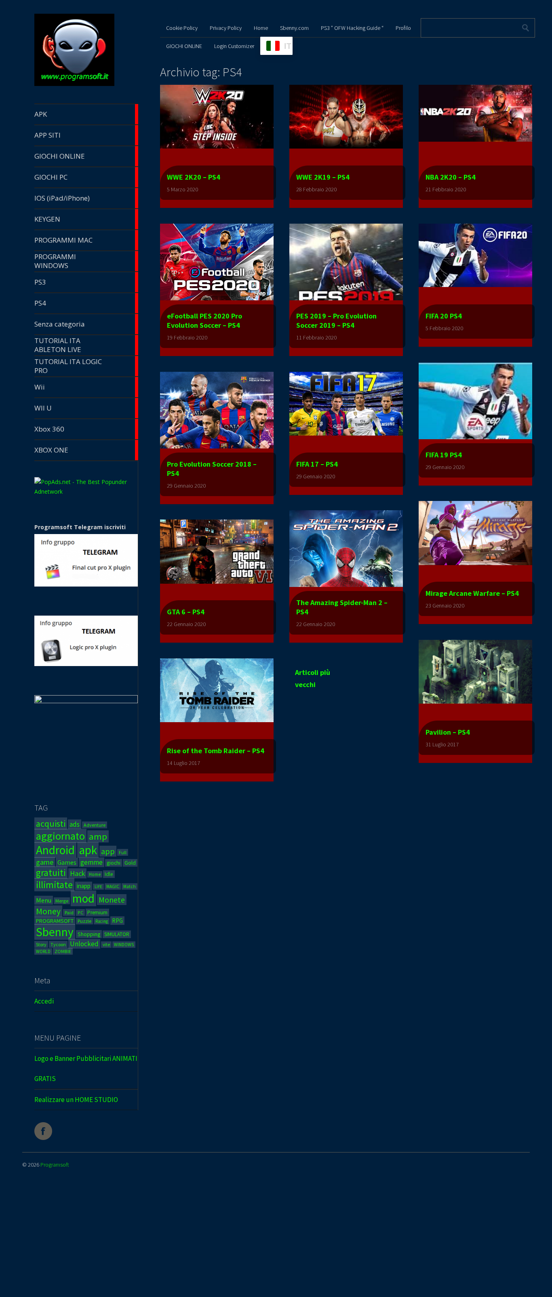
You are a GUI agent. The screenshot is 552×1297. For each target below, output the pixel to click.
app (108, 851)
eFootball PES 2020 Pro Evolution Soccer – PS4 (204, 320)
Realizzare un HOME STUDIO (76, 1099)
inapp (84, 886)
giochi (113, 862)
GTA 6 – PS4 (185, 611)
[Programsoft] (74, 84)
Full (122, 852)
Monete (112, 900)
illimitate (54, 884)
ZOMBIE (63, 951)
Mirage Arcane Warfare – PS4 (472, 593)
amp (98, 836)
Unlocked (84, 943)
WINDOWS (124, 944)
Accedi (44, 1001)
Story (41, 944)
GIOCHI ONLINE (184, 46)
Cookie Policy (182, 27)
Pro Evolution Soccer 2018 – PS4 (212, 468)
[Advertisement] (242, 1239)
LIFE (98, 886)
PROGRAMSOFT (55, 920)
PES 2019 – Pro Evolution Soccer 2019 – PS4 (336, 320)
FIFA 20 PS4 (444, 316)
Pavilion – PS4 (448, 732)
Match (129, 886)
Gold (130, 862)
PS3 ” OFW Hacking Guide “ (352, 27)
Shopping (89, 934)
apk (88, 849)
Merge (61, 901)
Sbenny (55, 931)
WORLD (43, 951)
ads (75, 824)
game (44, 862)
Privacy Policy (226, 27)
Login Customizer (234, 46)
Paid (69, 912)
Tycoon (58, 944)
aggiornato (60, 835)
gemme (91, 862)
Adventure (94, 825)
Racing (101, 921)
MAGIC (112, 886)
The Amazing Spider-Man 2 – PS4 (342, 607)
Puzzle (84, 921)
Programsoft (54, 1164)
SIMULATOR (116, 934)
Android (55, 849)
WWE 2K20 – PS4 (193, 177)
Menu (43, 900)
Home (95, 874)
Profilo (403, 27)
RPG (117, 920)
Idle (109, 874)
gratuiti (51, 872)
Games (66, 862)
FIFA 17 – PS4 (317, 464)
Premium (97, 912)
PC (80, 912)
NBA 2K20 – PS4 (451, 177)
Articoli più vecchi (312, 673)
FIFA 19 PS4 (444, 454)
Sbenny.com (294, 27)
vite (106, 944)
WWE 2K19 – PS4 (323, 177)
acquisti (50, 823)
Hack (77, 873)
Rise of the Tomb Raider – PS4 (215, 750)
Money (48, 911)
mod (83, 898)
